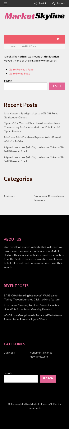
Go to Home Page (19, 73)
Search (61, 3)
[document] (34, 307)
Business (9, 196)
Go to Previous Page (21, 69)
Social (42, 3)
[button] (5, 3)
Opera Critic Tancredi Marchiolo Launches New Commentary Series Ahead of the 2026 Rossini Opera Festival (32, 127)
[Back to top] (58, 418)
